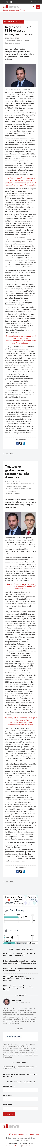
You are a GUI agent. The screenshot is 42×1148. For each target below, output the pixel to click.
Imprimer (22, 440)
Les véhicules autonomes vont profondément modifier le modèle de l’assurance (18, 978)
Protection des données (29, 1146)
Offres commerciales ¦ (17, 1134)
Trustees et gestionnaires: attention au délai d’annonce (20, 1068)
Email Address (9, 1086)
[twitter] (20, 443)
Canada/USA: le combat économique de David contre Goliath (19, 970)
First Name (7, 1095)
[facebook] (17, 443)
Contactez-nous (32, 1134)
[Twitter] (7, 2)
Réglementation (13, 22)
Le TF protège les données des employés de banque (20, 1075)
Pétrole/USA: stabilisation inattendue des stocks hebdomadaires (19, 954)
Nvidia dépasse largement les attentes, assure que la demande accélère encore (20, 962)
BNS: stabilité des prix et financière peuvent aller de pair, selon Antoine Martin (18, 988)
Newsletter (35, 2)
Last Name (7, 1104)
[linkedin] (24, 443)
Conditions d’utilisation (13, 1146)
